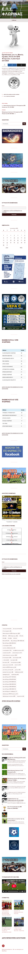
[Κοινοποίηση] (12, 65)
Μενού (14, 20)
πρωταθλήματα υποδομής (10, 691)
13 (17, 237)
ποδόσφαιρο (19, 672)
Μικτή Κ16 (6, 640)
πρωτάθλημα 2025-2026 (9, 689)
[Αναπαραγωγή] (3, 891)
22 (24, 240)
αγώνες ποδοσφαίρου (9, 648)
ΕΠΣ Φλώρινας (10, 52)
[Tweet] (21, 65)
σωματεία (20, 696)
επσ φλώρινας (16, 662)
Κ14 (4, 96)
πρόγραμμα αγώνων (9, 696)
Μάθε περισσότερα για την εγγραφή (11, 574)
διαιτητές (6, 662)
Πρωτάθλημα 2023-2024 (9, 643)
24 (7, 242)
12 (14, 237)
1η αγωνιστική (7, 628)
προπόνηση (12, 96)
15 (24, 237)
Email (3, 205)
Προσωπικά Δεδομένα (7, 949)
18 (10, 240)
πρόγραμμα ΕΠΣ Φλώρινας (10, 693)
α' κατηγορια (7, 645)
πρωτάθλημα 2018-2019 (9, 679)
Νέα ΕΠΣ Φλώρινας (15, 94)
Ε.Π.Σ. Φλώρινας (12, 11)
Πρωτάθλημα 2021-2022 (17, 640)
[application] (14, 886)
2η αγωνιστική (17, 628)
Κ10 (21, 635)
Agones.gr (16, 544)
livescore (20, 544)
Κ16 (6, 96)
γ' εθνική (6, 660)
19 (14, 240)
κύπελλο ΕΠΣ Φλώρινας (9, 667)
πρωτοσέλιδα (9, 521)
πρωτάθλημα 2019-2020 (9, 681)
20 (17, 240)
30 (3, 245)
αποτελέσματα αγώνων (10, 655)
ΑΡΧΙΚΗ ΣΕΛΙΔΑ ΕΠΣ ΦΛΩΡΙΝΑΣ (11, 701)
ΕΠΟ (5, 635)
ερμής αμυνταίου (8, 664)
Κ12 (4, 638)
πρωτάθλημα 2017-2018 (9, 677)
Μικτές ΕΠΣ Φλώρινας (8, 94)
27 (17, 242)
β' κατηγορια (7, 657)
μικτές (8, 96)
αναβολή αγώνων (18, 650)
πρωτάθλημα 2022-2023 (9, 684)
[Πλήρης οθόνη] (24, 891)
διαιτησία (14, 660)
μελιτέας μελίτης (8, 669)
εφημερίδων (15, 521)
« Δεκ (6, 247)
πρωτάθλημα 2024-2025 (9, 686)
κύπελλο (18, 664)
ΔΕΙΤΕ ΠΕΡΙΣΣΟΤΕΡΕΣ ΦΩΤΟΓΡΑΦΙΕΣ (14, 938)
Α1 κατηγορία (7, 631)
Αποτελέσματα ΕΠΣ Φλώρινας (11, 633)
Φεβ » (21, 247)
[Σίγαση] (22, 891)
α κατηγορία (7, 650)
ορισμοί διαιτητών (8, 672)
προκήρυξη (6, 674)
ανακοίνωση (7, 652)
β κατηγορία (17, 657)
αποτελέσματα (17, 652)
